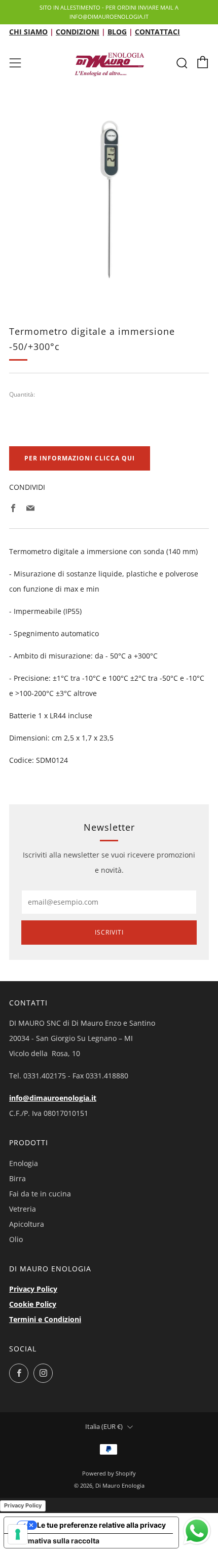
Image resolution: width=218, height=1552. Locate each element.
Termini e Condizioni (45, 1319)
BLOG (117, 31)
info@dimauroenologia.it (52, 1098)
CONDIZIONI (77, 31)
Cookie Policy (32, 1304)
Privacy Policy (33, 1289)
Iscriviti (109, 932)
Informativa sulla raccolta (55, 1540)
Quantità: (22, 395)
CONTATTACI (157, 31)
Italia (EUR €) (104, 1426)
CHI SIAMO (28, 31)
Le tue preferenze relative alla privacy (101, 1525)
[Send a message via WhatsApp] (197, 1531)
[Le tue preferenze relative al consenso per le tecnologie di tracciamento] (17, 1534)
